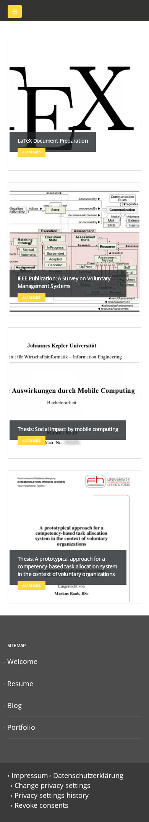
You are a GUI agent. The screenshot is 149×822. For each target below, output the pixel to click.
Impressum (29, 775)
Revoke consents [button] (41, 805)
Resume (20, 683)
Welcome (22, 661)
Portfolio (21, 727)
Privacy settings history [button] (52, 795)
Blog (14, 705)
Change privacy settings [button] (53, 785)
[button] (15, 11)
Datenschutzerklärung (88, 775)
